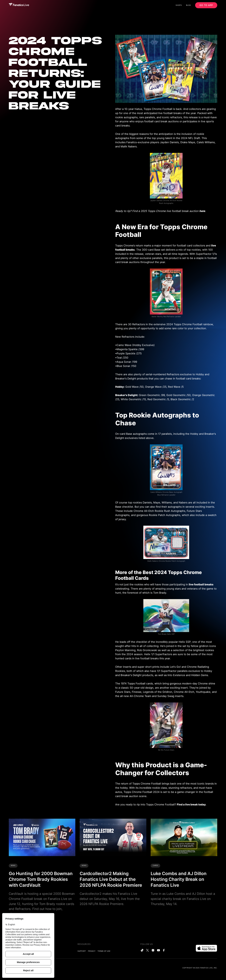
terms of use (104, 951)
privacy (91, 951)
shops (179, 5)
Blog (188, 5)
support (82, 951)
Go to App (206, 5)
